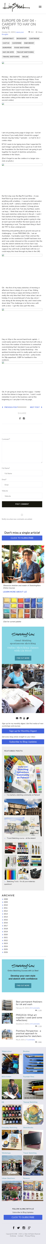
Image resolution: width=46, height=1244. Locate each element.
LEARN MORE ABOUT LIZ (15, 591)
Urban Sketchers (8, 1178)
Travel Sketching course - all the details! (21, 838)
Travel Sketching (11, 57)
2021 (6, 937)
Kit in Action (6, 1076)
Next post (35, 407)
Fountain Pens (28, 1076)
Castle (6, 43)
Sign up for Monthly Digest (23, 730)
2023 (6, 943)
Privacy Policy (30, 1236)
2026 (6, 952)
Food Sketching (21, 48)
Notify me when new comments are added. (17, 519)
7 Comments (30, 1040)
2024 (6, 946)
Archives (13, 1236)
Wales (25, 57)
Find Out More (23, 658)
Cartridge (34, 38)
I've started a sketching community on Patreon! (23, 795)
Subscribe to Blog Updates (23, 741)
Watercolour (7, 1051)
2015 (6, 920)
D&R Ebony (29, 43)
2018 (6, 929)
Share (40, 32)
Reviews (26, 1178)
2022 (6, 940)
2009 (6, 902)
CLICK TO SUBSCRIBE (22, 538)
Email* (4, 479)
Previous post (10, 407)
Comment (6, 439)
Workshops (6, 1153)
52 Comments (35, 1008)
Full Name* (6, 468)
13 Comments (35, 1024)
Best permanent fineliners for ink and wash (29, 1003)
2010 (6, 905)
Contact (20, 1236)
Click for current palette (12, 621)
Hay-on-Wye (8, 52)
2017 (6, 926)
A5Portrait (8, 38)
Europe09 (7, 48)
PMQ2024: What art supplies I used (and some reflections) (29, 1018)
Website (5, 491)
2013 (6, 914)
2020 (6, 934)
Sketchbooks (28, 1127)
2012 (6, 911)
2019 (6, 932)
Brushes (26, 1051)
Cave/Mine (16, 43)
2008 (6, 899)
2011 (6, 908)
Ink (3, 1102)
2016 (6, 923)
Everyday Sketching (9, 1127)
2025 (6, 949)
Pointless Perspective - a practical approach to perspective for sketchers (28, 1034)
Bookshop (21, 38)
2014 (6, 917)
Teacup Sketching (25, 52)
